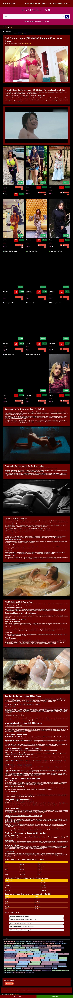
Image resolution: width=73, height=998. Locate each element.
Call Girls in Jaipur (9, 3)
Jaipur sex (54, 968)
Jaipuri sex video (62, 966)
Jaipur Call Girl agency (9, 966)
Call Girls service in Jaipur (51, 958)
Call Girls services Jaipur (28, 945)
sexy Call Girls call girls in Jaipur (24, 970)
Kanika (5, 343)
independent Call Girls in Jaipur (11, 958)
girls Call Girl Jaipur (35, 962)
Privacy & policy (58, 3)
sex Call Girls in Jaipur (21, 955)
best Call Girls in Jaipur (19, 972)
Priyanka (51, 291)
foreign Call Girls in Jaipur (10, 953)
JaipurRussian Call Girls (51, 966)
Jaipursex (53, 960)
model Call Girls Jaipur (39, 958)
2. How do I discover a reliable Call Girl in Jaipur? (23, 919)
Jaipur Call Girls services (57, 947)
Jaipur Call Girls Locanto (39, 941)
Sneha (51, 395)
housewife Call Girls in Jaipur (54, 945)
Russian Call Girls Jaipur (52, 955)
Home (27, 3)
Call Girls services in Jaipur (23, 960)
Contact (67, 3)
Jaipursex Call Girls (8, 943)
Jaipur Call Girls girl (29, 943)
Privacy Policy (8, 990)
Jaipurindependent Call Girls (10, 951)
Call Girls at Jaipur (19, 943)
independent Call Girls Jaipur (10, 962)
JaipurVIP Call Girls (35, 960)
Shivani (28, 240)
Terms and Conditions (17, 990)
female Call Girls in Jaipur (61, 943)
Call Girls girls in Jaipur (19, 947)
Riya (50, 187)
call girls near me (35, 949)
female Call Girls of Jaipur (59, 964)
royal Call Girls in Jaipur (55, 949)
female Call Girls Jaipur (9, 960)
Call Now (16, 194)
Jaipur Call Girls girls (63, 953)
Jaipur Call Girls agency (27, 968)
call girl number (7, 968)
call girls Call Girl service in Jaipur (24, 941)
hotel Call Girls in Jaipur (51, 953)
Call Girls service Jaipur (9, 949)
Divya (28, 343)
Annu (5, 240)
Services (44, 3)
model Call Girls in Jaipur (44, 947)
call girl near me (45, 960)
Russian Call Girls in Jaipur (23, 949)
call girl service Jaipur (48, 943)
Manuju (28, 395)
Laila (27, 187)
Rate (50, 3)
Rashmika (29, 291)
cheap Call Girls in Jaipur (26, 958)
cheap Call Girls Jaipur (24, 962)
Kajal (4, 194)
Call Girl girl (38, 943)
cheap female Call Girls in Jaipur (25, 953)
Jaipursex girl (7, 945)
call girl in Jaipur (8, 972)
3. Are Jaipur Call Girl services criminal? (21, 923)
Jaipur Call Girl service (21, 966)
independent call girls (23, 964)
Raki (50, 240)
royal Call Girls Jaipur (39, 953)
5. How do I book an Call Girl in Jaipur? (20, 930)
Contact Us (36, 990)
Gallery (37, 3)
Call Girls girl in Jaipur (9, 941)
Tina (4, 395)
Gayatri (5, 291)
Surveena (52, 343)
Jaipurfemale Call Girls (41, 945)
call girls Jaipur (16, 968)
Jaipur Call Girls (44, 949)
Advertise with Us (30, 990)
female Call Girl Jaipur (9, 955)
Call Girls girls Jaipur (35, 951)
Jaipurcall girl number (62, 960)
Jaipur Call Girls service (31, 947)
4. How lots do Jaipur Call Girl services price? (22, 926)
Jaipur (10, 27)
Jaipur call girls (9, 983)
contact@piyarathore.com (24, 33)
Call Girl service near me (33, 955)
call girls (43, 955)
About (32, 3)
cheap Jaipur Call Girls (24, 951)
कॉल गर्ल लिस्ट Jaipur (47, 970)
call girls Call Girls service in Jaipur (50, 962)
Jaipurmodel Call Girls (47, 964)
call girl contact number (9, 970)
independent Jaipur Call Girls (48, 951)
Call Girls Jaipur (63, 958)
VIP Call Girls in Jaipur (35, 964)
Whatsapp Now (26, 43)
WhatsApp (22, 193)
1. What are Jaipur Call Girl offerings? (20, 916)
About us (24, 990)
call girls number (8, 947)
